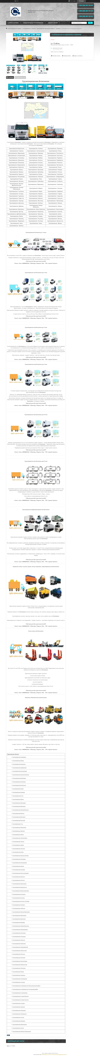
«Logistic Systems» (13, 22)
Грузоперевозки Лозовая (18, 904)
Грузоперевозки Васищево (19, 803)
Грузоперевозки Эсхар (18, 1028)
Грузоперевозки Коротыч (18, 876)
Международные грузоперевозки (33, 22)
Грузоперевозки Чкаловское (19, 1013)
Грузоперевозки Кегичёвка (19, 859)
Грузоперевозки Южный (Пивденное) (21, 1031)
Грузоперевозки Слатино (18, 982)
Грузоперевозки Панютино (19, 943)
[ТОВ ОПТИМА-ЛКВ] (15, 11)
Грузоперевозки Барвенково (19, 767)
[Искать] (90, 23)
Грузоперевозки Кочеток (18, 880)
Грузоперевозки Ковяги (18, 866)
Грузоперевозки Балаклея (18, 764)
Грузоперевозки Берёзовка (19, 778)
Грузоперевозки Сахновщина (19, 978)
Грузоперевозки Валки (18, 799)
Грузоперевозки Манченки (19, 919)
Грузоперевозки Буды (17, 795)
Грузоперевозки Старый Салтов (20, 999)
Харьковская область (13, 754)
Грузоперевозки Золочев (18, 848)
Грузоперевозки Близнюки (19, 781)
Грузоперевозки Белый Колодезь (20, 774)
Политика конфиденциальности (60, 1054)
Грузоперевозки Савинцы (18, 975)
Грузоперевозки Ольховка (19, 933)
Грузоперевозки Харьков (18, 1006)
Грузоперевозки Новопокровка (20, 929)
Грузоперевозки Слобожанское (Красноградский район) (26, 985)
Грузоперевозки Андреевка (19, 757)
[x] (9, 1035)
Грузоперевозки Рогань (18, 971)
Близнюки (58, 28)
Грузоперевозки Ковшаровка (19, 862)
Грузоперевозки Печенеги (18, 957)
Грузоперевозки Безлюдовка (19, 771)
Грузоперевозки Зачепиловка (19, 838)
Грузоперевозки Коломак (18, 869)
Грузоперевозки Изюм (17, 852)
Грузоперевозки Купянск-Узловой (20, 901)
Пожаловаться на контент (47, 1054)
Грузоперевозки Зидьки (18, 841)
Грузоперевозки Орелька (18, 940)
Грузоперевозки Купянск (18, 897)
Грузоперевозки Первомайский (20, 947)
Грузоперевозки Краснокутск (19, 887)
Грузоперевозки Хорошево (19, 1010)
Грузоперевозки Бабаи (18, 760)
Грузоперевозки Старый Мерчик (20, 996)
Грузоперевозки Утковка (18, 1003)
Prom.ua (56, 1053)
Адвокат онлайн (53, 22)
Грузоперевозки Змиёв (18, 845)
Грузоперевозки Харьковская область (46, 28)
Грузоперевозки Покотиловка (19, 961)
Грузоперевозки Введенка (18, 806)
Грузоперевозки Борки (18, 788)
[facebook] (7, 1035)
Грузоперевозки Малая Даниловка (21, 912)
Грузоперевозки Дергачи (18, 831)
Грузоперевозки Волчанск (18, 817)
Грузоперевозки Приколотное (19, 964)
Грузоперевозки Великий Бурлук (20, 809)
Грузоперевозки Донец (18, 834)
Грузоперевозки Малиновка (19, 915)
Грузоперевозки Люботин (18, 908)
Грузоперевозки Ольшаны (19, 936)
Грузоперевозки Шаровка (18, 1021)
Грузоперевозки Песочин (18, 954)
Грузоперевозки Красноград (19, 883)
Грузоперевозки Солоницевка (19, 992)
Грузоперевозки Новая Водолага (20, 926)
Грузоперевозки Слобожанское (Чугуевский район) (25, 989)
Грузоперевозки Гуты (17, 824)
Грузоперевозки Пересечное (19, 950)
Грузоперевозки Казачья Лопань (20, 855)
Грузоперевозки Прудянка (18, 968)
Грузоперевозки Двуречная (19, 827)
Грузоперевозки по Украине (14, 28)
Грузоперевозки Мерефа (18, 922)
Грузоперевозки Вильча (18, 813)
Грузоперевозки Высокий (18, 820)
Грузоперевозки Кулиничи (18, 894)
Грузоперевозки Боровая (18, 792)
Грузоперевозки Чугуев (18, 1017)
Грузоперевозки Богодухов (19, 785)
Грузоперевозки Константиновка (20, 873)
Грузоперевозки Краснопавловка (20, 890)
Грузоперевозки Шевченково (19, 1024)
